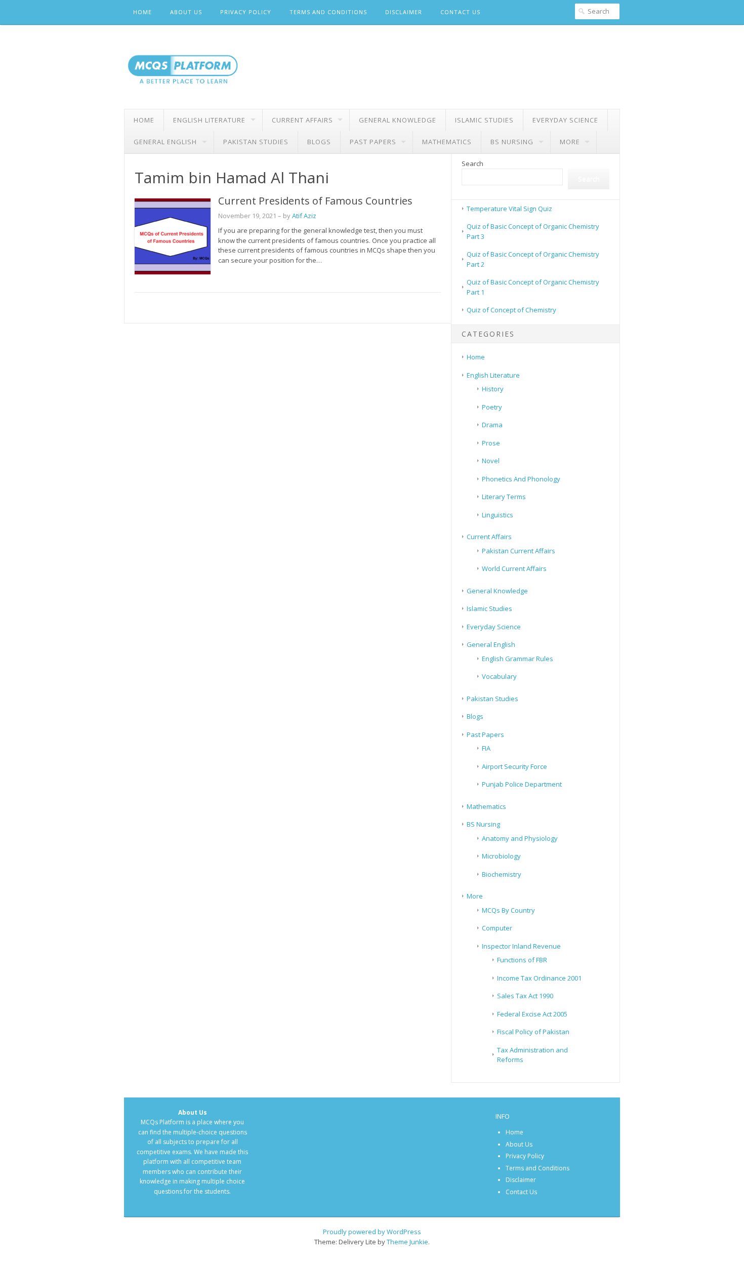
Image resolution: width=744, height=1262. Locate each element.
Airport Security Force (514, 766)
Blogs (319, 141)
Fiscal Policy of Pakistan (533, 1031)
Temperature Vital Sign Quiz (509, 208)
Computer (497, 927)
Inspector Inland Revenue (521, 946)
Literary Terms (504, 496)
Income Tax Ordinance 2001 (539, 978)
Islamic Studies (484, 120)
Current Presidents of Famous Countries (315, 201)
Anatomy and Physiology (520, 838)
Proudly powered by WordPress (372, 1231)
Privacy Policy (245, 12)
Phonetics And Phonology (521, 478)
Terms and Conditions (328, 12)
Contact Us (460, 12)
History (493, 388)
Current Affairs (302, 120)
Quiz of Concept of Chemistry (511, 309)
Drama (492, 424)
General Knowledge (397, 120)
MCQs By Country (508, 910)
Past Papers (373, 141)
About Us (186, 12)
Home (142, 12)
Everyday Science (565, 120)
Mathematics (447, 141)
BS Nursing (511, 141)
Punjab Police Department (522, 784)
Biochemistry (501, 874)
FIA (486, 748)
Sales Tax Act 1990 (525, 995)
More (570, 141)
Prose (491, 442)
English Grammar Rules (517, 658)
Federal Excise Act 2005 (532, 1014)
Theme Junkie (407, 1241)
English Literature (209, 120)
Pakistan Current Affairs (518, 550)
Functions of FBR (522, 959)
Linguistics (497, 514)
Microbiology (501, 856)
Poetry (492, 407)
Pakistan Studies (255, 141)
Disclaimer (403, 12)
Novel (491, 460)
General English (165, 141)
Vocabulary (499, 676)
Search (472, 163)
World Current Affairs (514, 568)
